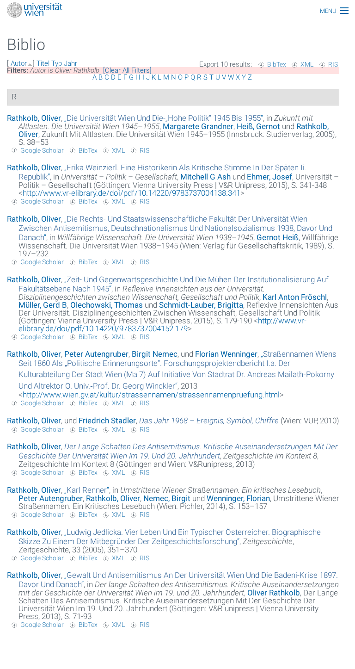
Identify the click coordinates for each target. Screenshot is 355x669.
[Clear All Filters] (127, 70)
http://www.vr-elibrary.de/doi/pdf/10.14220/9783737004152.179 (162, 324)
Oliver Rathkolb (273, 592)
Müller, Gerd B (42, 305)
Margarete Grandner (198, 126)
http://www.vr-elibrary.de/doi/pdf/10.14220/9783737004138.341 (131, 193)
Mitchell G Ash (205, 176)
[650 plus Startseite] (177, 11)
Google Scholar (42, 150)
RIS (333, 64)
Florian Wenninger (226, 354)
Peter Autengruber (96, 354)
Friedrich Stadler (107, 420)
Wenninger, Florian (238, 498)
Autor (19, 63)
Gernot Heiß (278, 237)
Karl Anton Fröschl (295, 297)
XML (306, 64)
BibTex (276, 64)
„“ (163, 118)
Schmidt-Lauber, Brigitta (201, 305)
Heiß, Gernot (258, 126)
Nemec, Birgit (166, 498)
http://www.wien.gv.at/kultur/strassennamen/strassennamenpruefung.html (151, 394)
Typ (56, 63)
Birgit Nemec (155, 354)
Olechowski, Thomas (106, 305)
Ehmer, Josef (269, 176)
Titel (43, 63)
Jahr (70, 63)
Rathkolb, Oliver (34, 118)
